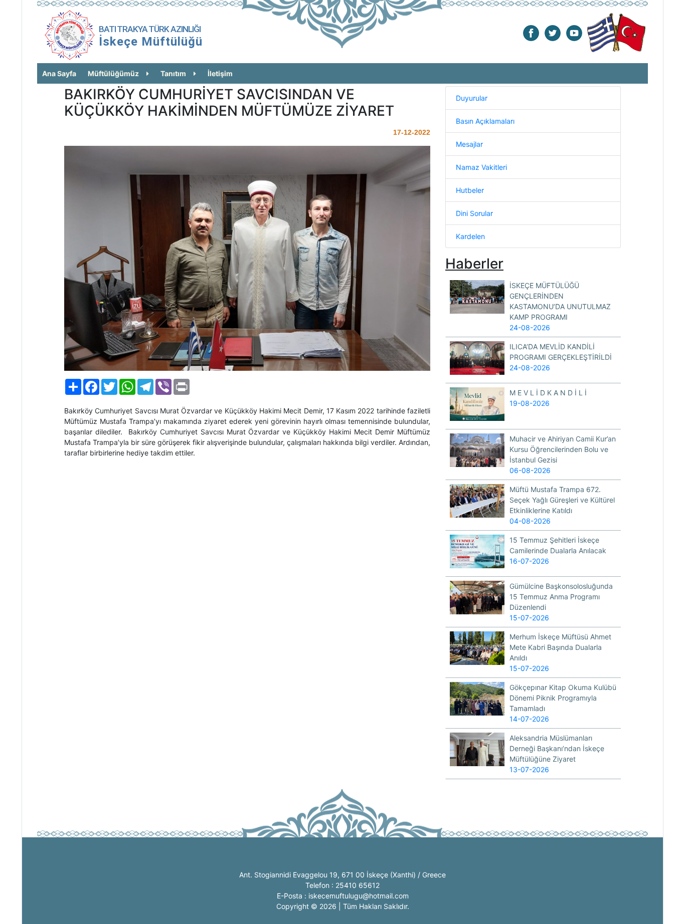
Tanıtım (173, 73)
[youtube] (574, 32)
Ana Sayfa (59, 73)
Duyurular (471, 98)
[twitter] (552, 32)
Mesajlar (469, 144)
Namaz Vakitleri (481, 167)
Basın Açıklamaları (485, 121)
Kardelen (470, 236)
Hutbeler (470, 190)
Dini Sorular (474, 213)
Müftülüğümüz (113, 73)
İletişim (220, 73)
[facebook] (531, 32)
